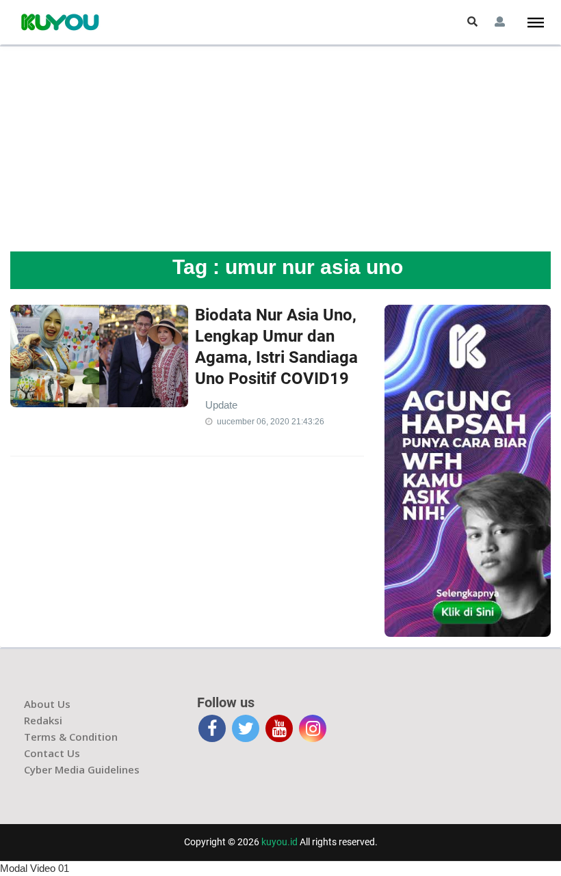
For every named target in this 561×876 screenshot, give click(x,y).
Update (221, 405)
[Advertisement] (280, 149)
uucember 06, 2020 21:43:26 (270, 421)
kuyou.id (279, 841)
